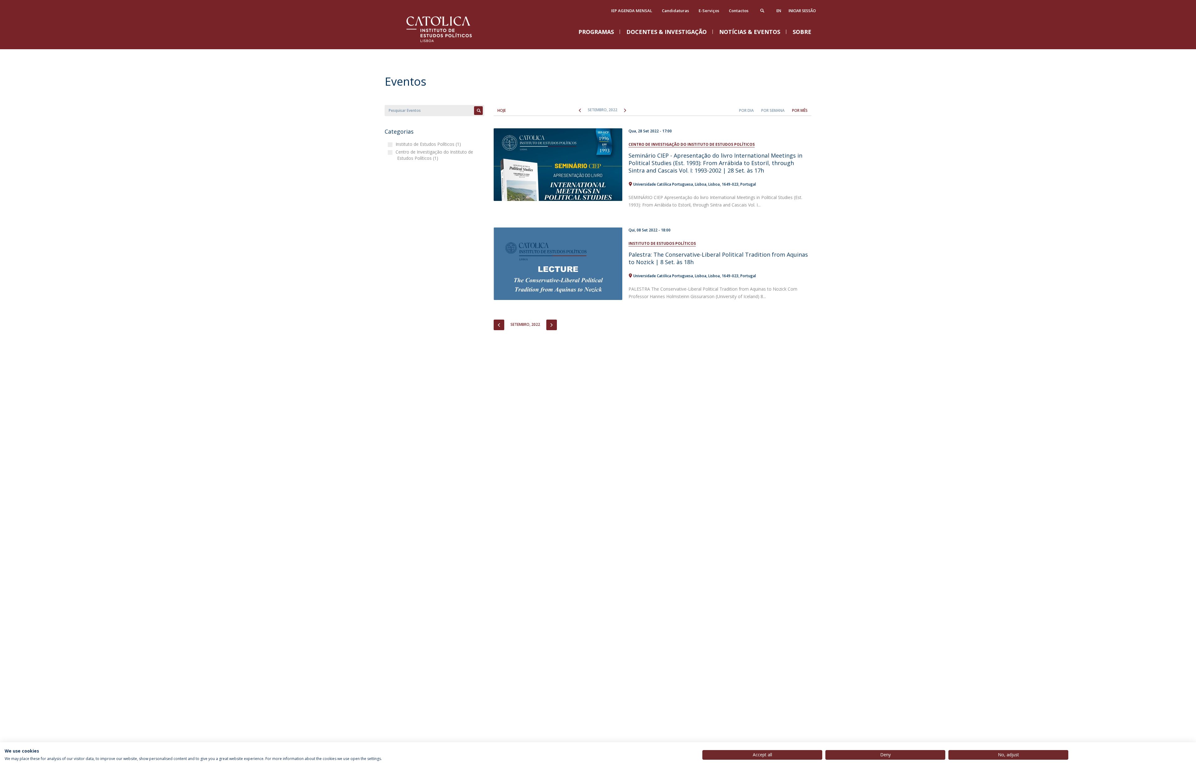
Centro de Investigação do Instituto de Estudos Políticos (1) (435, 155)
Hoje (501, 110)
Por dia (746, 110)
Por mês (800, 110)
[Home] (447, 43)
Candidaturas (675, 10)
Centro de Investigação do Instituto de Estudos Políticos (692, 144)
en (778, 10)
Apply (478, 110)
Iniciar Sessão (802, 10)
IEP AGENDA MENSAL (631, 10)
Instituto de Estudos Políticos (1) (429, 144)
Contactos (738, 10)
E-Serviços (709, 10)
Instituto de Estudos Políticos (662, 243)
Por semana (773, 110)
